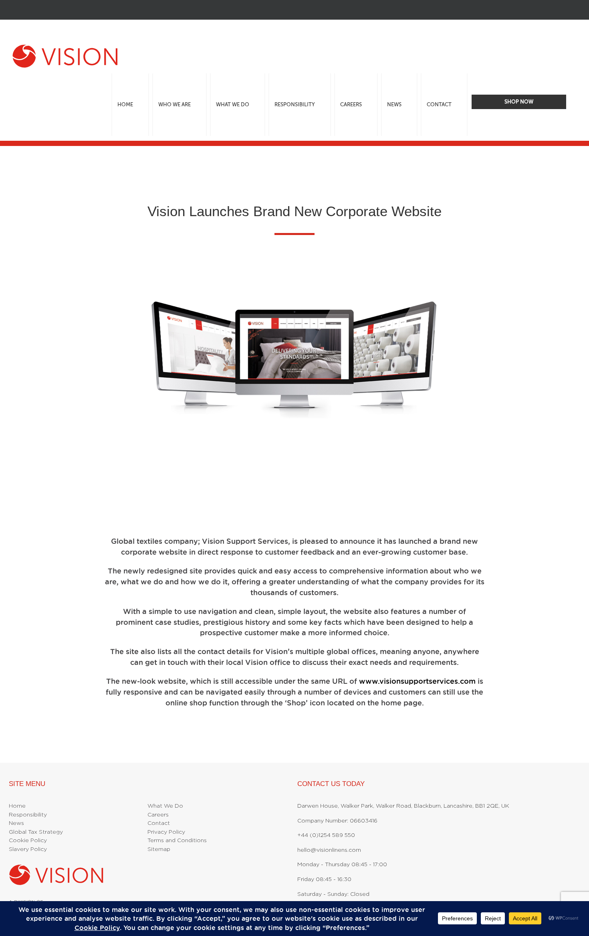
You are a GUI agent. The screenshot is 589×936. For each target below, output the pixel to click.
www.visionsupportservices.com (417, 681)
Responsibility (28, 814)
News (16, 823)
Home (17, 806)
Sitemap (158, 849)
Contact (158, 823)
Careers (158, 814)
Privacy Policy (166, 832)
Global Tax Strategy (36, 832)
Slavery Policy (28, 849)
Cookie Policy (28, 840)
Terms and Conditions (177, 840)
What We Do (165, 806)
